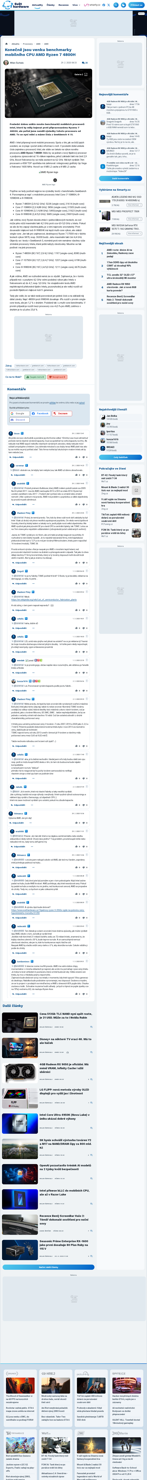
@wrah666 (19, 859)
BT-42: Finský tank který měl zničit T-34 (114, 477)
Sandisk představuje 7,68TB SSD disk (90, 1418)
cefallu (20, 619)
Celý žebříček (121, 457)
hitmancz (18, 813)
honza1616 (22, 681)
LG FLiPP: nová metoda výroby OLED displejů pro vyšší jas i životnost (64, 1091)
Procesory (27, 44)
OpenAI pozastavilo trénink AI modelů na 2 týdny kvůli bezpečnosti (65, 1167)
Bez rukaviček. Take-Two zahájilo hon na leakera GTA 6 (55, 1418)
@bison (16, 470)
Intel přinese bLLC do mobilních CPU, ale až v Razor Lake (64, 1192)
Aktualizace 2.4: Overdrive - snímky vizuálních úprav (54, 1475)
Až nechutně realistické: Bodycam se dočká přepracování (123, 1411)
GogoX (20, 571)
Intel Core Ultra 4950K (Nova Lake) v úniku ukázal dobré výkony (65, 1116)
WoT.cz (104, 481)
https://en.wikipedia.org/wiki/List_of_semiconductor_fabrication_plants (44, 600)
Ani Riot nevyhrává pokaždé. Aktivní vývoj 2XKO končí (54, 1409)
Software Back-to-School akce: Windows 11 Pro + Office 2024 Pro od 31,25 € (126, 1471)
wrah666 (21, 483)
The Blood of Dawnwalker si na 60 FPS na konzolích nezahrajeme (19, 1399)
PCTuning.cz (107, 524)
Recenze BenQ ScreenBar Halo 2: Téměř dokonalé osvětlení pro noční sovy (64, 1219)
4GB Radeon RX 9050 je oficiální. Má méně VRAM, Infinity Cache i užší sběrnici (64, 1068)
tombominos (23, 961)
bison (17, 433)
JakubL (19, 787)
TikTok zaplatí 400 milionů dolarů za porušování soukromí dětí (115, 517)
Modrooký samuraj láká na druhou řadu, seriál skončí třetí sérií (54, 1399)
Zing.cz (104, 493)
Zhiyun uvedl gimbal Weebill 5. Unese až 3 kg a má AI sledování (126, 1459)
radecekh (21, 876)
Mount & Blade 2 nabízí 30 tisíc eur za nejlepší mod (115, 489)
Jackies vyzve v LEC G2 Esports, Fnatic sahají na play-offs (20, 1467)
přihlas (53, 402)
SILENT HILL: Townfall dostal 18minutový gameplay (126, 1421)
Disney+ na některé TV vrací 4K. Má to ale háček (65, 1041)
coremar (20, 465)
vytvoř (82, 402)
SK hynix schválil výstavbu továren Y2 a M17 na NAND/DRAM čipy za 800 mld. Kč (66, 1143)
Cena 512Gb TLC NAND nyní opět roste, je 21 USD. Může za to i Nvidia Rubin (66, 1015)
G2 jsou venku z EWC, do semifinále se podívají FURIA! (19, 1418)
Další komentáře (120, 178)
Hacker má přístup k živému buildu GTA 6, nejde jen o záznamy (125, 1399)
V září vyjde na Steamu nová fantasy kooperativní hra (115, 502)
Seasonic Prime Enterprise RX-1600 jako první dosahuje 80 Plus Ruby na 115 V (64, 1245)
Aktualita (15, 44)
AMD (38, 44)
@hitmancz (18, 836)
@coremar (19, 488)
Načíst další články (48, 1267)
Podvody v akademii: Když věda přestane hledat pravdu (90, 1409)
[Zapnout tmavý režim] (123, 5)
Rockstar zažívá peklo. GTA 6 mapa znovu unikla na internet (20, 1409)
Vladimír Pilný (23, 513)
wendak (20, 660)
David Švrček (45, 1231)
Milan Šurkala (17, 63)
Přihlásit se (136, 5)
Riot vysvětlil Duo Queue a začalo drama (18, 1457)
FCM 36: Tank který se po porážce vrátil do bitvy (115, 531)
